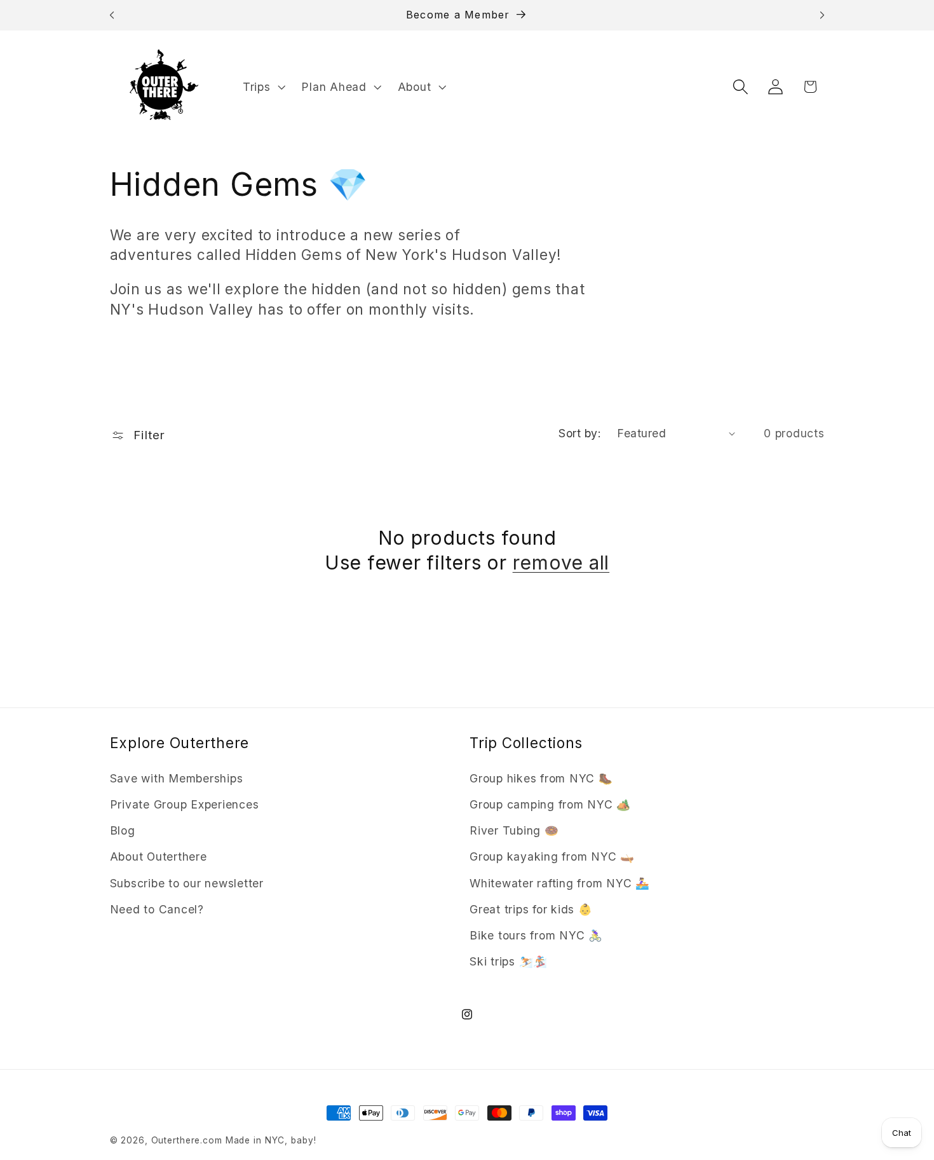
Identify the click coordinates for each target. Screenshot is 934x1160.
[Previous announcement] (112, 15)
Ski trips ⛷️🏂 (509, 961)
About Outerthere (158, 856)
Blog (122, 830)
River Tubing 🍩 (514, 830)
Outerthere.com (186, 1140)
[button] (262, 87)
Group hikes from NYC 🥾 (541, 778)
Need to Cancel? (157, 909)
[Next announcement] (822, 15)
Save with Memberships (176, 778)
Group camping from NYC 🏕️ (550, 804)
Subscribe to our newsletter (187, 883)
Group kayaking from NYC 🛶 (552, 856)
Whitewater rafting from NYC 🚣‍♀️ (560, 883)
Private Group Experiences (184, 804)
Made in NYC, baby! (271, 1140)
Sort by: (579, 433)
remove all (561, 562)
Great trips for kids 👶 (531, 909)
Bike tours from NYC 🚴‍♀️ (536, 935)
